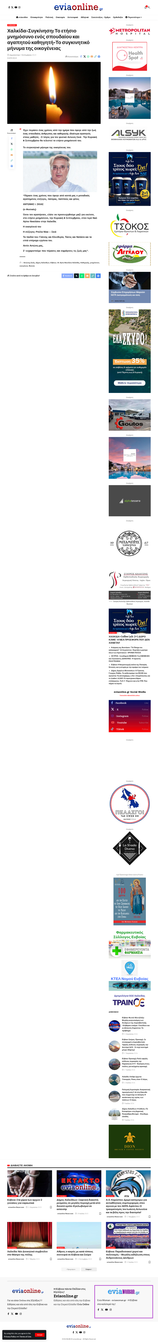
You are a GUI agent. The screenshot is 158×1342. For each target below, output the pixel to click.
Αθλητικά (110, 1196)
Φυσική (32, 266)
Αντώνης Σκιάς (29, 263)
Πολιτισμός (12, 1247)
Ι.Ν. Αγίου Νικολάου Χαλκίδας (68, 263)
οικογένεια (24, 266)
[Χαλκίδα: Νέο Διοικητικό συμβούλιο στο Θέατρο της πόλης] (29, 1235)
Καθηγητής (85, 263)
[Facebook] (9, 7)
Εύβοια (53, 263)
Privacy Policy (10, 1336)
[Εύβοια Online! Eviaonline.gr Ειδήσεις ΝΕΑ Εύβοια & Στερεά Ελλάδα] (79, 7)
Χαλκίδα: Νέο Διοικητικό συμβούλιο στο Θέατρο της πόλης (27, 1253)
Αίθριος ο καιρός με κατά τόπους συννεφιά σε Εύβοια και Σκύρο (75, 1253)
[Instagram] (19, 7)
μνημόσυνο (94, 263)
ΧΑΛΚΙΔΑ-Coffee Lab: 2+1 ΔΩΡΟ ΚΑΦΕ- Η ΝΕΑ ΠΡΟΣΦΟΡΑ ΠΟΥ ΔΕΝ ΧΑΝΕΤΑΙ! (129, 639)
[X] (12, 7)
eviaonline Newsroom (16, 1207)
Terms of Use (25, 1336)
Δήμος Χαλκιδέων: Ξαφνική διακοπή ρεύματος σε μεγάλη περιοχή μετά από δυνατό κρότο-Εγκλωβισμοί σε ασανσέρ (78, 1204)
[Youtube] (130, 723)
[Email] (91, 56)
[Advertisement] (129, 759)
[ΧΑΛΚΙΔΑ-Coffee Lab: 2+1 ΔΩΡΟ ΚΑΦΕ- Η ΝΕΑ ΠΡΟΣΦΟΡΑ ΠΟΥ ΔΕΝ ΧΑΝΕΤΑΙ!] (130, 621)
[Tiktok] (130, 729)
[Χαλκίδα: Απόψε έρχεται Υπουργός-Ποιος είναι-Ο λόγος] (114, 1079)
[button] (40, 1335)
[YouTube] (16, 7)
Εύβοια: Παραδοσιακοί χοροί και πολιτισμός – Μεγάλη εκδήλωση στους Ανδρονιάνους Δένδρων (128, 1254)
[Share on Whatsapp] (88, 56)
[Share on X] (84, 56)
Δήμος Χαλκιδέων (43, 263)
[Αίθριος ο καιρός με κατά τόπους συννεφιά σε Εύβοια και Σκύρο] (79, 1235)
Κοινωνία (12, 25)
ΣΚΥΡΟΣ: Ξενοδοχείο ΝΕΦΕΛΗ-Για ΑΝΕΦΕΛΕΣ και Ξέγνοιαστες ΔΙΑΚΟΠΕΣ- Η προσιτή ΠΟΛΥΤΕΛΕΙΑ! (129, 658)
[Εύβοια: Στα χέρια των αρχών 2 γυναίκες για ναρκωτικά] (29, 1183)
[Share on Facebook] (81, 56)
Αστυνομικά (12, 1196)
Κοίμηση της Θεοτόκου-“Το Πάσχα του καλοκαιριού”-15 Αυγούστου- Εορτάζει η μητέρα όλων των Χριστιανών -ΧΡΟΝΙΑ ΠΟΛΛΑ (128, 650)
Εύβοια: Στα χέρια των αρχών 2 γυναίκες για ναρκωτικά (24, 1201)
